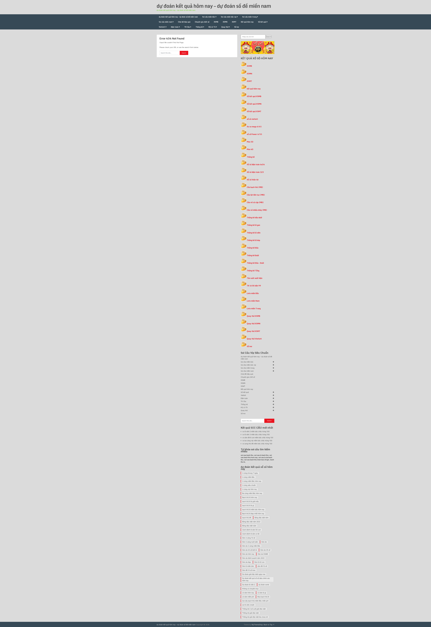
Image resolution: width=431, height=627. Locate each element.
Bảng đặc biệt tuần (249, 526)
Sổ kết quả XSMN (254, 103)
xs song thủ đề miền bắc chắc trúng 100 (257, 444)
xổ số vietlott (252, 119)
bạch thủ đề (246, 518)
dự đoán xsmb (263, 585)
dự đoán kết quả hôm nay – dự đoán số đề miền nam (214, 6)
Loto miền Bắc (253, 293)
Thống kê (199, 27)
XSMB (216, 22)
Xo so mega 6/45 (254, 126)
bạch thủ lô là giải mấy (250, 501)
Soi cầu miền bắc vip (228, 17)
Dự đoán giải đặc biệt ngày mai (253, 574)
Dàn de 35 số (265, 550)
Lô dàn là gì (261, 593)
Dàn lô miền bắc (248, 566)
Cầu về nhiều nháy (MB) (257, 210)
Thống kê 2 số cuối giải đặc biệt (254, 609)
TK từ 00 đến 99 (254, 285)
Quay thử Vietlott (254, 338)
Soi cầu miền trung (249, 17)
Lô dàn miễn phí (248, 597)
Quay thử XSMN (253, 323)
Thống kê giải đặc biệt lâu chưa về (255, 617)
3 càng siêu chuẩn (249, 485)
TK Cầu (187, 27)
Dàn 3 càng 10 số (248, 538)
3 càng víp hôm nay (249, 489)
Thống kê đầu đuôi (254, 217)
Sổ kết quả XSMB (254, 96)
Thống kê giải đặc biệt (250, 613)
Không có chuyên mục (250, 589)
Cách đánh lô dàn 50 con (251, 530)
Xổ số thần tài (252, 179)
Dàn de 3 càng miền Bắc (251, 546)
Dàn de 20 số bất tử (249, 550)
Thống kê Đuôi (253, 255)
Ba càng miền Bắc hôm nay (252, 493)
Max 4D (250, 149)
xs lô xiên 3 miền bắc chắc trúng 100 (256, 434)
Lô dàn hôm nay (248, 593)
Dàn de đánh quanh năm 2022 (253, 558)
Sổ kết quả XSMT (254, 111)
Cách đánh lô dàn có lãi (250, 534)
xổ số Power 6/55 (254, 134)
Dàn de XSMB (263, 554)
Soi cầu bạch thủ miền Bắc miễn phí (255, 601)
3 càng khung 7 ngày (250, 473)
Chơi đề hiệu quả (184, 22)
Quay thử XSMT (253, 331)
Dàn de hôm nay (248, 554)
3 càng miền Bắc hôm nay (251, 481)
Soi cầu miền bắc (208, 17)
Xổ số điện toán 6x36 (256, 164)
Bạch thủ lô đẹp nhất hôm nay (253, 513)
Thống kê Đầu (252, 247)
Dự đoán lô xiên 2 (248, 585)
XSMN (225, 22)
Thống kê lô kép (253, 240)
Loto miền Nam (253, 300)
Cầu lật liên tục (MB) (256, 194)
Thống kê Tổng (253, 270)
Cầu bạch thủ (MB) (255, 187)
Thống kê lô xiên (253, 232)
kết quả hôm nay (254, 88)
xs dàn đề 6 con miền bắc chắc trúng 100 (257, 437)
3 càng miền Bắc (248, 477)
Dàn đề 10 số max (248, 570)
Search (268, 37)
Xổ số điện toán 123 (255, 172)
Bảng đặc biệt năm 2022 (251, 522)
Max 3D (250, 141)
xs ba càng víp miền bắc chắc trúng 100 (257, 440)
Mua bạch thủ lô (263, 597)
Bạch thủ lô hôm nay (249, 497)
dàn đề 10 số (262, 566)
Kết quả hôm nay (247, 22)
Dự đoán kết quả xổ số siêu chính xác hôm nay (256, 579)
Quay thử (224, 27)
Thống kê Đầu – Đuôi (255, 263)
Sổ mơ (236, 27)
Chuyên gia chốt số (202, 22)
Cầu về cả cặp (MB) (255, 202)
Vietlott (162, 27)
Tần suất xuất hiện (254, 278)
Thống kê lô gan (253, 225)
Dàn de (264, 542)
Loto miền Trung (254, 308)
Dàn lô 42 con (259, 562)
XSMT (234, 22)
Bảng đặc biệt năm (261, 518)
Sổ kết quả (262, 22)
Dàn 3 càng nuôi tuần (250, 542)
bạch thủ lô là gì (248, 505)
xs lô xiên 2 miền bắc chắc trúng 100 (255, 431)
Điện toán (174, 27)
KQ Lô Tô (212, 27)
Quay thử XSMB (253, 316)
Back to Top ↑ (269, 625)
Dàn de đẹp (246, 562)
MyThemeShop (257, 625)
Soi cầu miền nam (165, 22)
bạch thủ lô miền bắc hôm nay (253, 509)
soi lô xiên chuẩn (248, 605)
